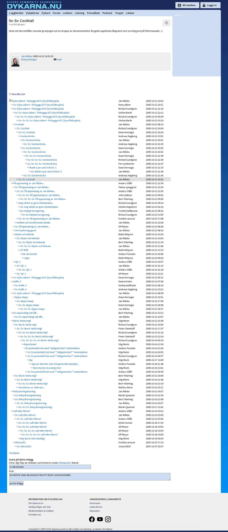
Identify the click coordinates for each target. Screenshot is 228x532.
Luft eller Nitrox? (21, 411)
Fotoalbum (93, 13)
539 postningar (29, 59)
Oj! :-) (17, 261)
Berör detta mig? (22, 320)
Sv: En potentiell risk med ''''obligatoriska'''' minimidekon (57, 352)
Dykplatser (32, 13)
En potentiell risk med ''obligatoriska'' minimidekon (52, 348)
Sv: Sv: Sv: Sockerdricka (38, 155)
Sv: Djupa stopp (24, 301)
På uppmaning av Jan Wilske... (29, 183)
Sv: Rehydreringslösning (28, 395)
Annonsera (95, 503)
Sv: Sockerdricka (31, 140)
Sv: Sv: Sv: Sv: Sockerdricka (42, 159)
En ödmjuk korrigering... (32, 210)
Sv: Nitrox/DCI (23, 446)
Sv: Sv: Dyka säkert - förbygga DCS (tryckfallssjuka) (42, 112)
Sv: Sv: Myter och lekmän (31, 242)
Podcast (107, 13)
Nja (31, 360)
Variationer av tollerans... (31, 387)
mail (59, 59)
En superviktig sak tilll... (25, 312)
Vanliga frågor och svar (39, 507)
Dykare (46, 13)
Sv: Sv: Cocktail (26, 132)
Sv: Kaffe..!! (21, 285)
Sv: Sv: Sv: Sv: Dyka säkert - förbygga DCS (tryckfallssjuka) (49, 120)
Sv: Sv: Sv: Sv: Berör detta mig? (36, 336)
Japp (26, 257)
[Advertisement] (90, 81)
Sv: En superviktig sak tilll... (29, 316)
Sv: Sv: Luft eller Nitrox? (28, 418)
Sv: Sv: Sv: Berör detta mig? (33, 332)
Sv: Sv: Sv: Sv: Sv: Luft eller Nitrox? (40, 434)
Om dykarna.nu (35, 503)
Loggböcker (16, 13)
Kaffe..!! (17, 281)
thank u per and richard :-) (42, 167)
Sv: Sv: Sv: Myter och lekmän (35, 246)
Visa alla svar (18, 94)
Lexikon (67, 13)
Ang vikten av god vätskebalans (35, 203)
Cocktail (19, 124)
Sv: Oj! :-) (21, 265)
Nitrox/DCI (20, 442)
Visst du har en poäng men (46, 367)
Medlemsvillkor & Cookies (41, 511)
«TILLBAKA (14, 453)
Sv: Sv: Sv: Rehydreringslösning (35, 407)
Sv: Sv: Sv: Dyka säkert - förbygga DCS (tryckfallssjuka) (45, 116)
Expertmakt (30, 344)
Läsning (79, 13)
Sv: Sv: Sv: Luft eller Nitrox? (32, 422)
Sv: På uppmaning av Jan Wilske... (32, 187)
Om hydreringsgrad (25, 230)
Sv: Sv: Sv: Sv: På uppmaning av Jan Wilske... (43, 199)
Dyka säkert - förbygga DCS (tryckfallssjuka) (35, 100)
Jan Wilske (26, 56)
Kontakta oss (34, 514)
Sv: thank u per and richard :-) (46, 171)
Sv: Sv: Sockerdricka (35, 144)
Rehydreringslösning (24, 391)
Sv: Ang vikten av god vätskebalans (39, 206)
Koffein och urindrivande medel (33, 222)
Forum (56, 13)
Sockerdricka (27, 136)
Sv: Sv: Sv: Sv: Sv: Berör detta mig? (40, 340)
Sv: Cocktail (22, 128)
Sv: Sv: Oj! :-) (25, 269)
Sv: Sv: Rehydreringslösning (31, 403)
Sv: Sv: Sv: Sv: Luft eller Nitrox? (36, 430)
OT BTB (24, 250)
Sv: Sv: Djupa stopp (28, 305)
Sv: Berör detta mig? (26, 324)
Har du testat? (29, 254)
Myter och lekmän (24, 234)
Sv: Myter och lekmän (28, 238)
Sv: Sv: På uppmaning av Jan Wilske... (36, 191)
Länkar (130, 13)
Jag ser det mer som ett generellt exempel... (55, 363)
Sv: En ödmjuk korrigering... (36, 214)
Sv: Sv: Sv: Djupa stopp (32, 309)
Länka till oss (96, 507)
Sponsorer (95, 511)
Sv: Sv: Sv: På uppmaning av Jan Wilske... (39, 195)
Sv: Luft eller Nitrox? (25, 415)
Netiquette (65, 462)
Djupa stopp (21, 297)
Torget (119, 13)
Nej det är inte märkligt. (32, 438)
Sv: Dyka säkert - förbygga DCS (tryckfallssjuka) (38, 104)
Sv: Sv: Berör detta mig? (29, 328)
